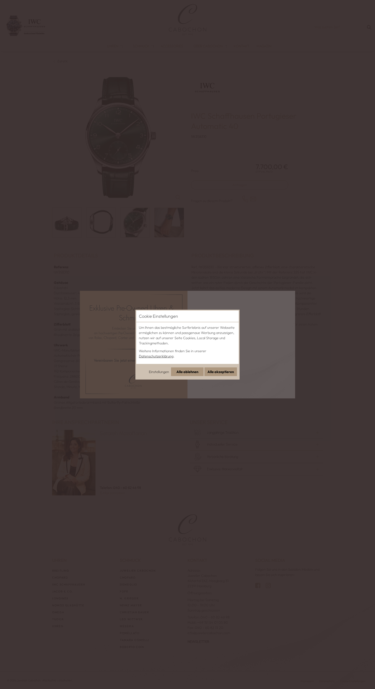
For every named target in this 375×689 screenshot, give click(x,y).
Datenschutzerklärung (156, 356)
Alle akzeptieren (220, 372)
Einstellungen (159, 372)
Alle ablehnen (187, 372)
